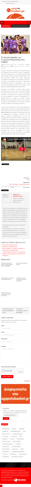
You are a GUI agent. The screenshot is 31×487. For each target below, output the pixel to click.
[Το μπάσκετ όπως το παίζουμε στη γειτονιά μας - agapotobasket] (15, 13)
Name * (3, 325)
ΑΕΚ (21, 436)
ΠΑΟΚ (22, 449)
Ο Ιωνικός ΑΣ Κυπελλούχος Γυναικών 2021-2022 (21, 310)
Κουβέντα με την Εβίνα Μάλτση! (9, 246)
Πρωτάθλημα (13, 454)
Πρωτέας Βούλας (23, 454)
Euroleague (21, 428)
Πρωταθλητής (5, 456)
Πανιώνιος (4, 454)
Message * (3, 346)
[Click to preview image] (15, 44)
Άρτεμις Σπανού (6, 433)
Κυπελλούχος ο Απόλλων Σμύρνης (21, 264)
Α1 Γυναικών (5, 436)
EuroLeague (9, 1)
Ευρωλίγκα (18, 444)
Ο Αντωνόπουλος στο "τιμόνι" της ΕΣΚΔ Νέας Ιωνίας (7, 278)
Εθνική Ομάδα (16, 1)
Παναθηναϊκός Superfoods (18, 451)
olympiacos (5, 431)
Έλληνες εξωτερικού (17, 433)
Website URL (4, 338)
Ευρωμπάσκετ (5, 446)
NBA (13, 3)
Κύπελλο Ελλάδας (16, 446)
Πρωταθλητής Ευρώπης (17, 456)
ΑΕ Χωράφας (15, 184)
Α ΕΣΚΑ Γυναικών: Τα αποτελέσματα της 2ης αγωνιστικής (21, 279)
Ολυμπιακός (15, 449)
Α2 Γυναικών (14, 436)
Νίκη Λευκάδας (5, 449)
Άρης (24, 431)
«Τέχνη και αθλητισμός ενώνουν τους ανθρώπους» (14, 252)
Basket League (4, 1)
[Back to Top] (1, 486)
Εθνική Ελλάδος (16, 441)
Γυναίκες (12, 438)
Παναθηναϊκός (5, 451)
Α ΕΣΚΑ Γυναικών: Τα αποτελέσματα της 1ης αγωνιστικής (6, 294)
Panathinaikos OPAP (15, 431)
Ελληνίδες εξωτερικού (7, 444)
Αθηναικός (4, 438)
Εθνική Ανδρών (20, 438)
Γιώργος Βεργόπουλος (24, 184)
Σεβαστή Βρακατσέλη (11, 64)
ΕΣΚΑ (28, 179)
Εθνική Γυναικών (6, 441)
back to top (27, 380)
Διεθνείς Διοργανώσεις (9, 3)
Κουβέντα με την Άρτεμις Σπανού (10, 244)
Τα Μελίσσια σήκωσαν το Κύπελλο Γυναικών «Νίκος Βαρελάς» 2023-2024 (7, 264)
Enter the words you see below (8, 366)
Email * (3, 332)
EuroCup (12, 1)
